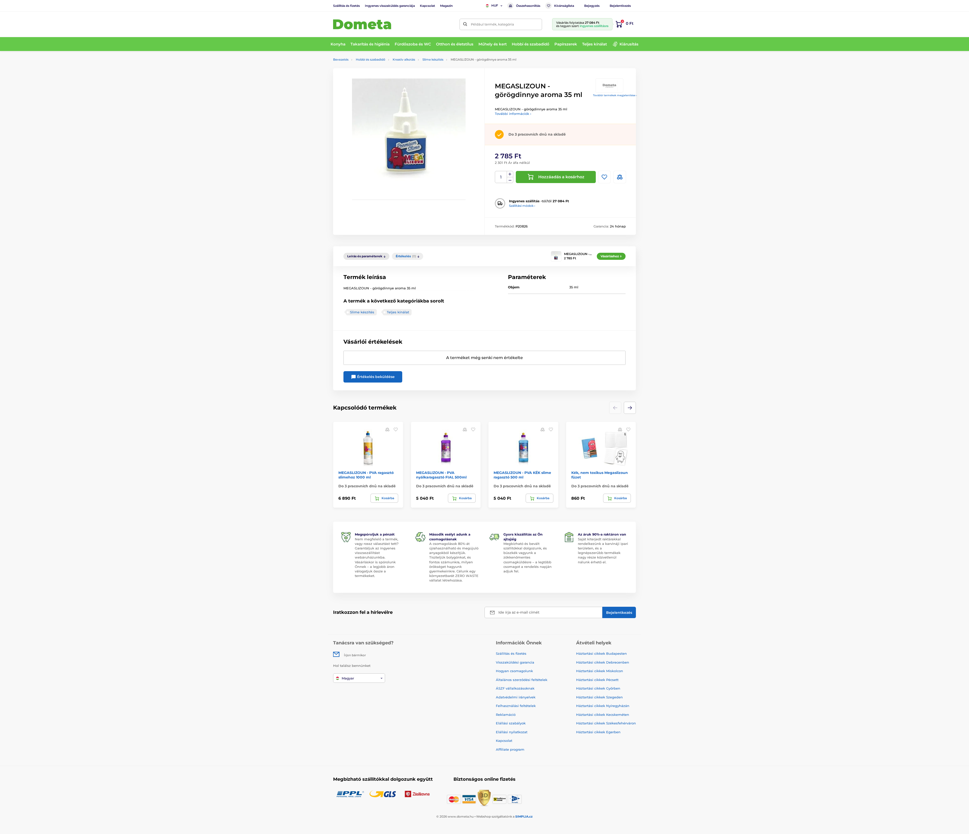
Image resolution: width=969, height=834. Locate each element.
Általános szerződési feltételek (521, 680)
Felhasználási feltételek (516, 706)
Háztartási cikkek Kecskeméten (602, 715)
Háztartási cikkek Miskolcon (599, 671)
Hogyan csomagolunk (514, 671)
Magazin (446, 6)
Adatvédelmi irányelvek (515, 697)
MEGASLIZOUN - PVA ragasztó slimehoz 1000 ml (366, 474)
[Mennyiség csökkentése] (510, 180)
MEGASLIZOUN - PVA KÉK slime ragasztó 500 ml (522, 474)
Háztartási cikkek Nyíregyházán (602, 706)
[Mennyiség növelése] (510, 174)
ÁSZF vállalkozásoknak (515, 688)
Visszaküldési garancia (515, 662)
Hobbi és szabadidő (370, 59)
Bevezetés (340, 59)
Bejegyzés (592, 6)
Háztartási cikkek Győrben (598, 688)
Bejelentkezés (620, 6)
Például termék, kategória (492, 24)
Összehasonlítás (528, 6)
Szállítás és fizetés (346, 6)
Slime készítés (432, 59)
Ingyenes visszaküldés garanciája (390, 6)
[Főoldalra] (362, 24)
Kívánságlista (564, 6)
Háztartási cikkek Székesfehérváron (606, 723)
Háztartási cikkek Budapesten (601, 653)
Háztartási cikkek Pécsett (597, 680)
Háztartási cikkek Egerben (598, 732)
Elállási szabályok (511, 723)
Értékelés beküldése (375, 376)
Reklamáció (506, 715)
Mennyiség (501, 177)
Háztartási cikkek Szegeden (599, 697)
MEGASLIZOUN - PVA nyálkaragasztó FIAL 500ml (441, 474)
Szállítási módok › (522, 206)
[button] (630, 408)
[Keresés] (465, 24)
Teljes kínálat (398, 312)
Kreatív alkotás (404, 59)
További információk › (513, 114)
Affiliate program (510, 749)
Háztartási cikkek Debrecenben (602, 662)
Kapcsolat (427, 6)
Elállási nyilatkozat (511, 732)
